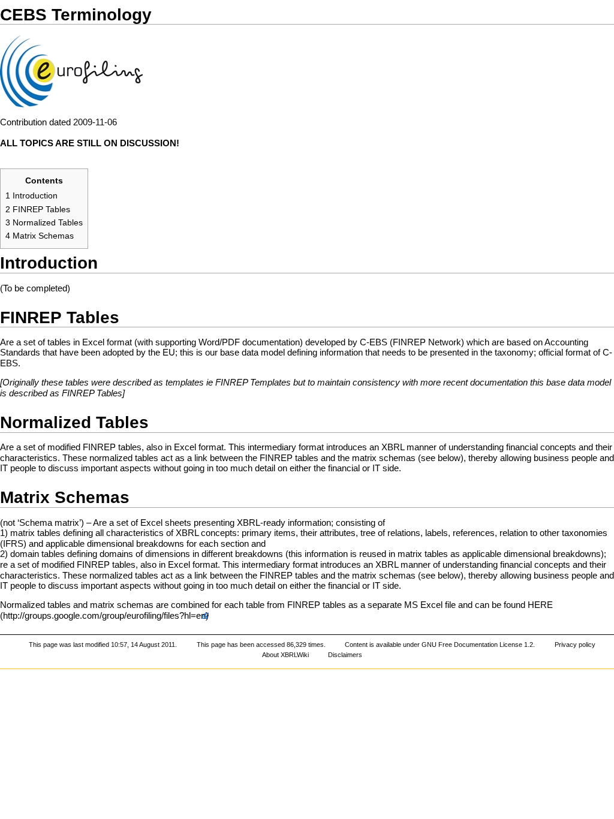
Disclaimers (345, 654)
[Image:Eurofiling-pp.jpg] (71, 71)
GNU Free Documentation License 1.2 (477, 644)
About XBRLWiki (285, 654)
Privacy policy (575, 644)
